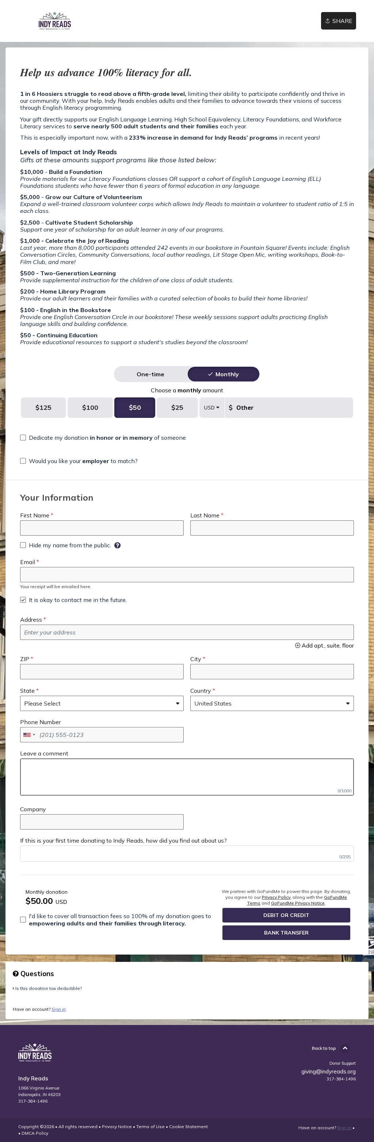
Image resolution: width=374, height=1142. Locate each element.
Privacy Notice (117, 1126)
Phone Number (40, 722)
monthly (227, 374)
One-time (150, 374)
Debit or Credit (286, 915)
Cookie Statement (188, 1126)
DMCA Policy (35, 1133)
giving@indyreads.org (328, 1071)
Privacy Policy (276, 897)
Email (27, 562)
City (195, 659)
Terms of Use (150, 1126)
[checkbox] (103, 437)
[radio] (150, 374)
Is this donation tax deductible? (48, 988)
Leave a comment (44, 753)
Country (200, 690)
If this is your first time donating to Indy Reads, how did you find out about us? (123, 840)
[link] (54, 21)
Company (33, 809)
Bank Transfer (286, 932)
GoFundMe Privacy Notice (298, 903)
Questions (36, 973)
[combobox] (28, 734)
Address (31, 619)
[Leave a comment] (187, 777)
